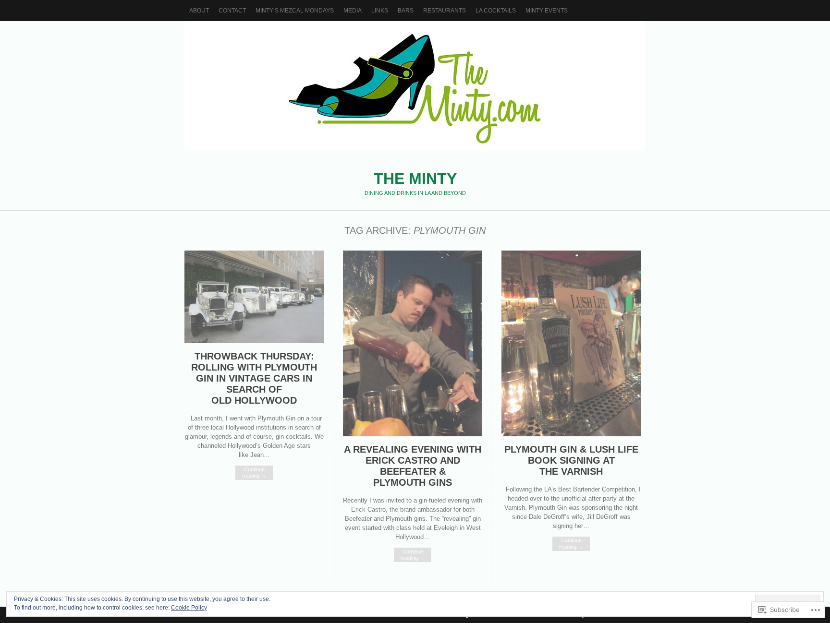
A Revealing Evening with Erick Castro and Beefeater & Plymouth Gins (412, 466)
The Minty (415, 86)
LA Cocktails (496, 10)
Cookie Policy (189, 607)
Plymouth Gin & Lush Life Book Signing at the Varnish (571, 460)
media (352, 10)
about (199, 10)
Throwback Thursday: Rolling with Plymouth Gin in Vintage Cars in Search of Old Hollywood (254, 378)
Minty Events (546, 10)
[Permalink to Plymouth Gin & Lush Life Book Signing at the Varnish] (571, 434)
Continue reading (254, 473)
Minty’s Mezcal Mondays (295, 10)
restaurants (444, 10)
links (379, 10)
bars (406, 10)
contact (232, 10)
